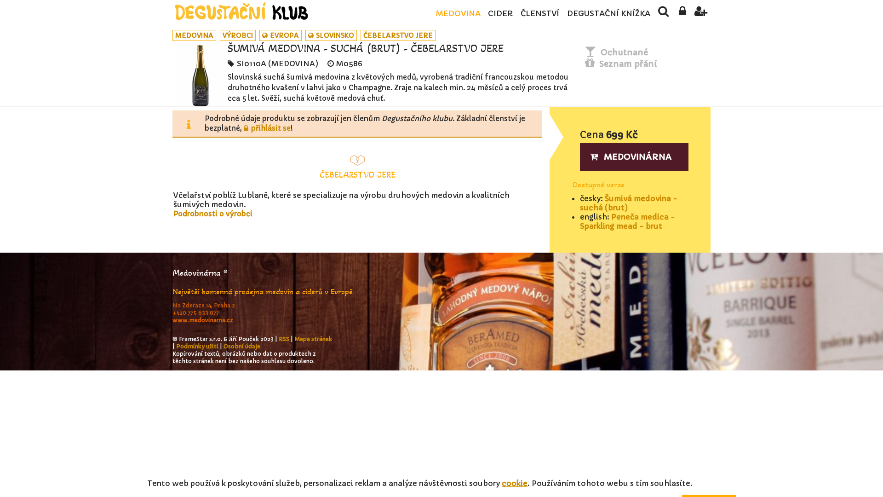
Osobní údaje (242, 346)
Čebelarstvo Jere (398, 35)
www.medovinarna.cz (202, 320)
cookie (515, 483)
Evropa (284, 35)
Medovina (458, 13)
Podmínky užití (197, 346)
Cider (500, 13)
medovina (194, 35)
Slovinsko (335, 35)
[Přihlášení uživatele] (682, 14)
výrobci (238, 35)
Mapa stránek (313, 338)
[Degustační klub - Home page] (241, 11)
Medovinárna (638, 156)
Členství (540, 13)
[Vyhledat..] (663, 14)
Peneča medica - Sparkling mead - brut (627, 221)
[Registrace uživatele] (701, 14)
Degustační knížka (608, 13)
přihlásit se (271, 128)
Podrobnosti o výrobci (212, 213)
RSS (284, 338)
